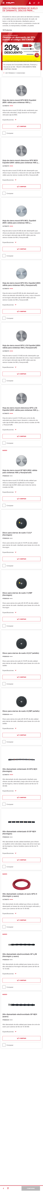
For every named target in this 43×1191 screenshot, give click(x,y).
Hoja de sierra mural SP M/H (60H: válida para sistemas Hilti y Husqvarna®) (19, 471)
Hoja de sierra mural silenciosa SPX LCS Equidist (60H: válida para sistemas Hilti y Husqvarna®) (20, 409)
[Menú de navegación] (3, 3)
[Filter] (8, 1188)
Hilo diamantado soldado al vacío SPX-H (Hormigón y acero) (19, 895)
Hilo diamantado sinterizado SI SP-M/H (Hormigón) (19, 832)
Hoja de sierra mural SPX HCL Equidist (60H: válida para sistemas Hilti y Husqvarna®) (21, 284)
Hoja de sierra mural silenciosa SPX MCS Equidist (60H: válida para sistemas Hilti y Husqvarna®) (20, 161)
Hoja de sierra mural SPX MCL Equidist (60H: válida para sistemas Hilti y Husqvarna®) (19, 221)
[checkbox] (21, 133)
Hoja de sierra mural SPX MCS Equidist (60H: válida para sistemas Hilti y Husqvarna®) (19, 101)
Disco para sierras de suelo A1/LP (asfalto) (20, 653)
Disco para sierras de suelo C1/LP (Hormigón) (17, 534)
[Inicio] (10, 3)
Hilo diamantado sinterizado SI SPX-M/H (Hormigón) (19, 770)
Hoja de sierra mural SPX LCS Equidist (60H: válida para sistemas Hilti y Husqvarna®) (21, 346)
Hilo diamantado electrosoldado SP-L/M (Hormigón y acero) (19, 955)
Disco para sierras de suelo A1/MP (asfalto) (20, 711)
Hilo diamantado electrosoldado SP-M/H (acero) (19, 1015)
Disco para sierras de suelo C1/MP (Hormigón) (17, 594)
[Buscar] (38, 3)
